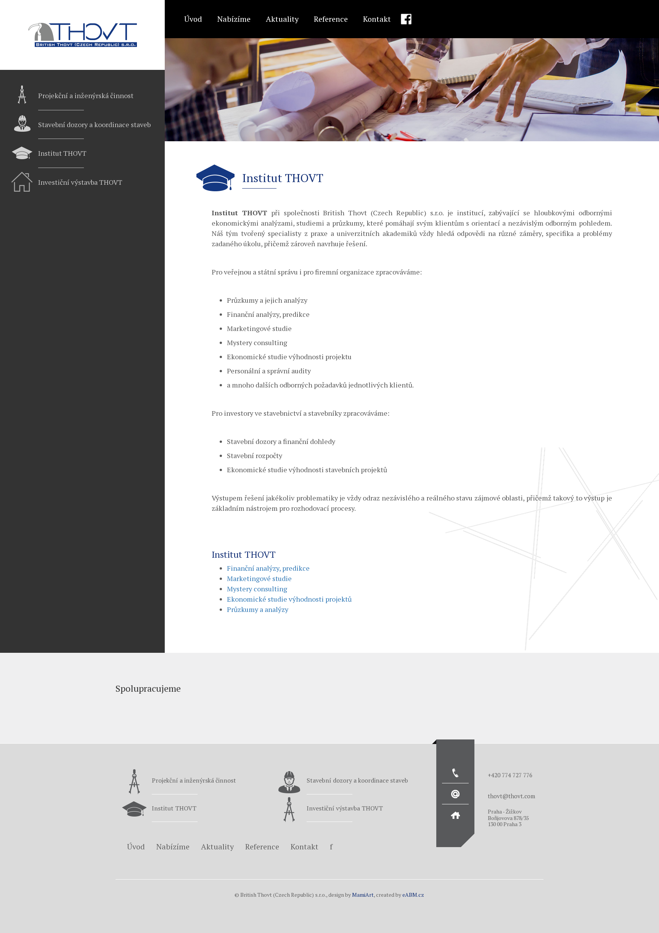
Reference (331, 19)
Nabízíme (173, 846)
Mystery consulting (257, 588)
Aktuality (282, 19)
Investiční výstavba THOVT (80, 182)
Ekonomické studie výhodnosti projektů (289, 599)
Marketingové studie (259, 578)
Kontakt (377, 19)
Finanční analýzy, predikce (268, 568)
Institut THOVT (62, 153)
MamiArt (363, 894)
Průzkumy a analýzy (257, 609)
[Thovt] (82, 35)
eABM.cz (413, 894)
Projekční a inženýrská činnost (85, 95)
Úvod (193, 19)
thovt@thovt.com (511, 796)
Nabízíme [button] (234, 19)
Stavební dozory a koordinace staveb (94, 124)
